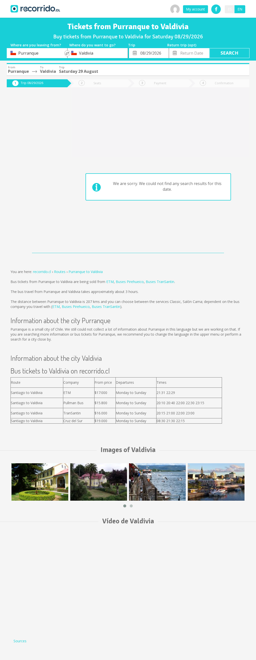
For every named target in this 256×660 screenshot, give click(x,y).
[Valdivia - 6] (98, 482)
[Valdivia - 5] (39, 482)
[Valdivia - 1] (216, 482)
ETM (110, 281)
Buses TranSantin (160, 281)
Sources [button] (20, 641)
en (240, 9)
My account (195, 9)
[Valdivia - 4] (157, 482)
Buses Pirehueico (130, 281)
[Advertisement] (33, 172)
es (230, 9)
